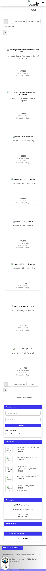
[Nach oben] (39, 567)
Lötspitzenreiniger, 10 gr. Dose (23, 310)
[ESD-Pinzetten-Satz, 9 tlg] (23, 505)
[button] (6, 21)
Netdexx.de (16, 561)
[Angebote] (40, 500)
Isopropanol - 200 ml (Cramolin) (23, 183)
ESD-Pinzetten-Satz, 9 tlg (23, 509)
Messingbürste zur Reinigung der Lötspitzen (23, 99)
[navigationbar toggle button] (43, 3)
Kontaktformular (29, 557)
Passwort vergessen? (12, 434)
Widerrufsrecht (8, 555)
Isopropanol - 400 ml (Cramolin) (23, 268)
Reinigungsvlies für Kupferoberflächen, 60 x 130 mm (23, 57)
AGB (39, 555)
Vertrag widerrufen (12, 548)
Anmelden (23, 425)
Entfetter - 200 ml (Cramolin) (23, 141)
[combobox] (19, 21)
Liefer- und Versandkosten (25, 555)
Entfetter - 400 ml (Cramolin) (23, 353)
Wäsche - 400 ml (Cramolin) (23, 226)
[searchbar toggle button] (31, 3)
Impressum (17, 557)
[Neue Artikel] (40, 523)
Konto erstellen (10, 430)
